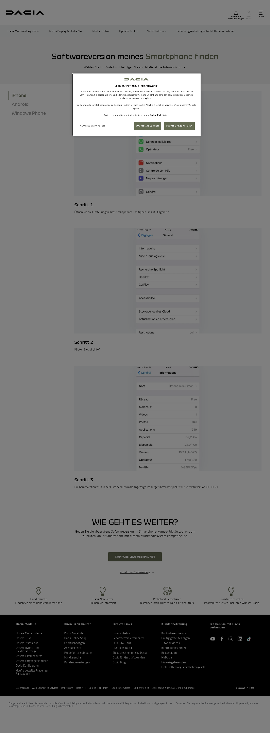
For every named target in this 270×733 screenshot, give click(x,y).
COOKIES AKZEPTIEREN (179, 125)
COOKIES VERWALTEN (92, 125)
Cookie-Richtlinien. (159, 115)
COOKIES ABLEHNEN (147, 125)
